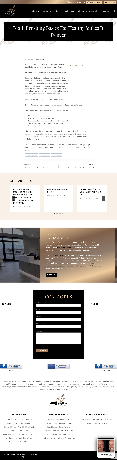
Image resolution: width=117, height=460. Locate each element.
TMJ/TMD (71, 438)
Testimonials (97, 419)
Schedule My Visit (110, 2)
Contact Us (33, 434)
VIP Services (108, 419)
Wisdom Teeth (61, 438)
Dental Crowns (52, 427)
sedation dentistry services (63, 266)
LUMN (84, 198)
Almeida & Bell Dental (26, 438)
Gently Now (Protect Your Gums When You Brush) (91, 192)
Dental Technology (11, 423)
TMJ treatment (96, 266)
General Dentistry (42, 56)
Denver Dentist (44, 155)
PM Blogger (51, 195)
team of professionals (65, 247)
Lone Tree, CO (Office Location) (25, 427)
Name (38, 302)
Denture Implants (65, 423)
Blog (21, 423)
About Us (16, 419)
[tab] (54, 213)
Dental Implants (66, 419)
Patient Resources (26, 442)
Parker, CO (8, 427)
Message (39, 331)
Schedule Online (11, 438)
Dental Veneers (64, 427)
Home (10, 419)
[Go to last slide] (13, 198)
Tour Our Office (26, 419)
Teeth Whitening (56, 155)
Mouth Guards (52, 434)
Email (38, 309)
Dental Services (10, 442)
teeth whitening (39, 136)
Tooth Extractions (48, 438)
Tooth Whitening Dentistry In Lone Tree (36, 166)
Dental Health (30, 56)
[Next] (103, 198)
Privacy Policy (92, 423)
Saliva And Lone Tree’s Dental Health (81, 166)
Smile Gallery (86, 419)
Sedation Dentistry (66, 431)
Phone (38, 316)
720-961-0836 (59, 255)
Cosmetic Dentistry (32, 155)
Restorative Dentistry (51, 431)
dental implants (80, 266)
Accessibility (102, 423)
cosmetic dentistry (65, 147)
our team (93, 260)
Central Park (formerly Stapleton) (15, 434)
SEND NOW (42, 350)
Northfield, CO (30, 423)
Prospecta (30, 59)
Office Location (41, 324)
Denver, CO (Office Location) (20, 431)
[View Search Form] (114, 11)
